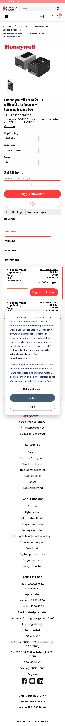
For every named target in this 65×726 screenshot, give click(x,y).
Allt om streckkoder (32, 518)
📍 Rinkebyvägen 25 (32, 427)
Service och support (32, 542)
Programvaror (32, 476)
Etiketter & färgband (32, 458)
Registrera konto (32, 524)
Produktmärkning (32, 488)
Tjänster (32, 482)
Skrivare (22, 26)
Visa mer (9, 126)
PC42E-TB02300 (49, 302)
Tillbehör (11, 241)
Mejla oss (34, 588)
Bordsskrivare (10, 29)
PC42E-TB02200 (49, 270)
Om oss (32, 506)
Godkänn (32, 397)
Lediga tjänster (32, 566)
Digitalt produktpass (32, 554)
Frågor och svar (32, 560)
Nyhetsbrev (32, 512)
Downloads (32, 548)
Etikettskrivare (40, 26)
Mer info (10, 250)
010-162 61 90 (13, 2)
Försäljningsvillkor (32, 530)
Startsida (7, 26)
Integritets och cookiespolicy (32, 536)
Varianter (11, 231)
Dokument (12, 259)
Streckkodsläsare (32, 464)
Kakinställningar (32, 389)
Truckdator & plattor (32, 470)
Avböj (33, 406)
